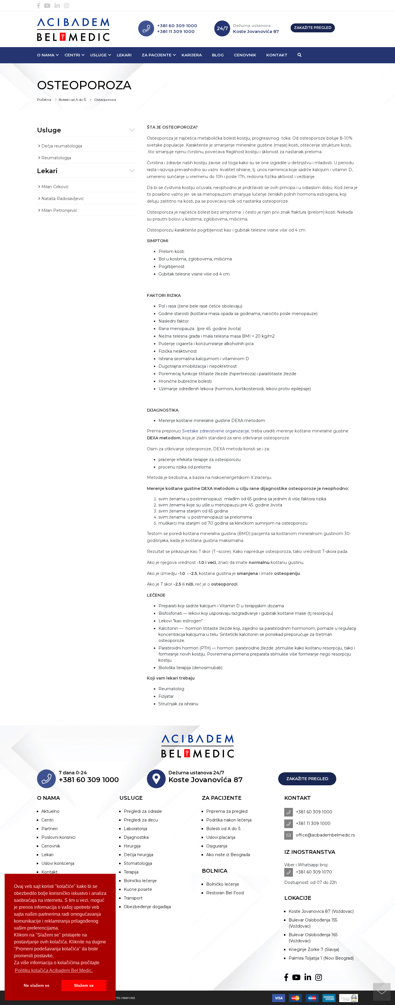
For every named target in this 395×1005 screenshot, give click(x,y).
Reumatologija (56, 157)
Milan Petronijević (59, 210)
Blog (218, 55)
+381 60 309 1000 (177, 25)
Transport (133, 898)
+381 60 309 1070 (314, 872)
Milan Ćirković (55, 186)
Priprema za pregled (227, 811)
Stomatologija (138, 863)
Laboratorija (135, 828)
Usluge (98, 55)
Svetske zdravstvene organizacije (215, 431)
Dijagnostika (136, 837)
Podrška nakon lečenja (229, 820)
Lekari (124, 55)
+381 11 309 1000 (176, 31)
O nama (45, 55)
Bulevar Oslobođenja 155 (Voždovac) (313, 923)
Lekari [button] (47, 171)
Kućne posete (138, 889)
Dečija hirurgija (138, 854)
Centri (72, 55)
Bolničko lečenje (140, 880)
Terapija (131, 872)
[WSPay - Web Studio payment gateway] (347, 997)
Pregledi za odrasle (143, 811)
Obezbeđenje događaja (147, 906)
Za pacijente (156, 55)
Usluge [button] (49, 130)
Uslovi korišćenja (57, 863)
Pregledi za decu (141, 820)
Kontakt (276, 55)
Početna (44, 99)
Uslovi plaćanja (220, 837)
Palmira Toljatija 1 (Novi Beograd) (321, 958)
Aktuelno (50, 811)
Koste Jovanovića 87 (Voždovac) (321, 911)
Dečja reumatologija (61, 146)
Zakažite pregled (312, 27)
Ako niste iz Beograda (228, 854)
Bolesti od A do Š (72, 99)
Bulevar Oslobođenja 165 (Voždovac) (313, 937)
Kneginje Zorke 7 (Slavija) (314, 949)
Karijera (192, 55)
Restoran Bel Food (225, 892)
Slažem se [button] (84, 985)
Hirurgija (132, 846)
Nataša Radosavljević (62, 198)
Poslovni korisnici (58, 837)
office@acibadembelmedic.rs (325, 835)
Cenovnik (245, 55)
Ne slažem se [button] (36, 985)
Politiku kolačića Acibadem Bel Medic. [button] (54, 970)
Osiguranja (216, 846)
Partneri (49, 828)
